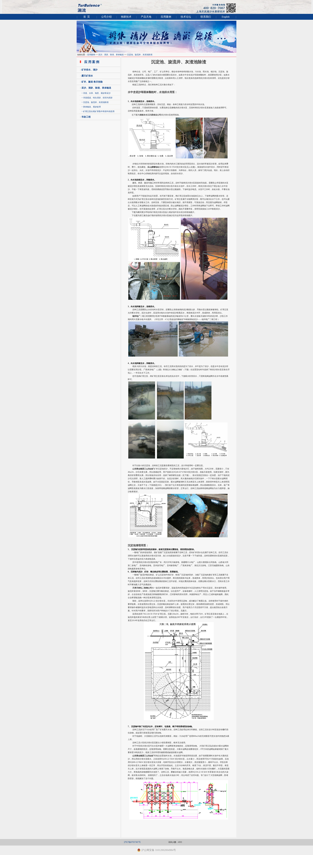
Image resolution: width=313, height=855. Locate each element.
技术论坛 (186, 16)
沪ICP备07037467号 (132, 842)
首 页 (86, 16)
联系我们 (206, 16)
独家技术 (126, 16)
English (226, 16)
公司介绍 (106, 16)
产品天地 (146, 16)
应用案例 (166, 16)
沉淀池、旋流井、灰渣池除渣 (139, 54)
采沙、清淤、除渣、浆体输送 (111, 54)
